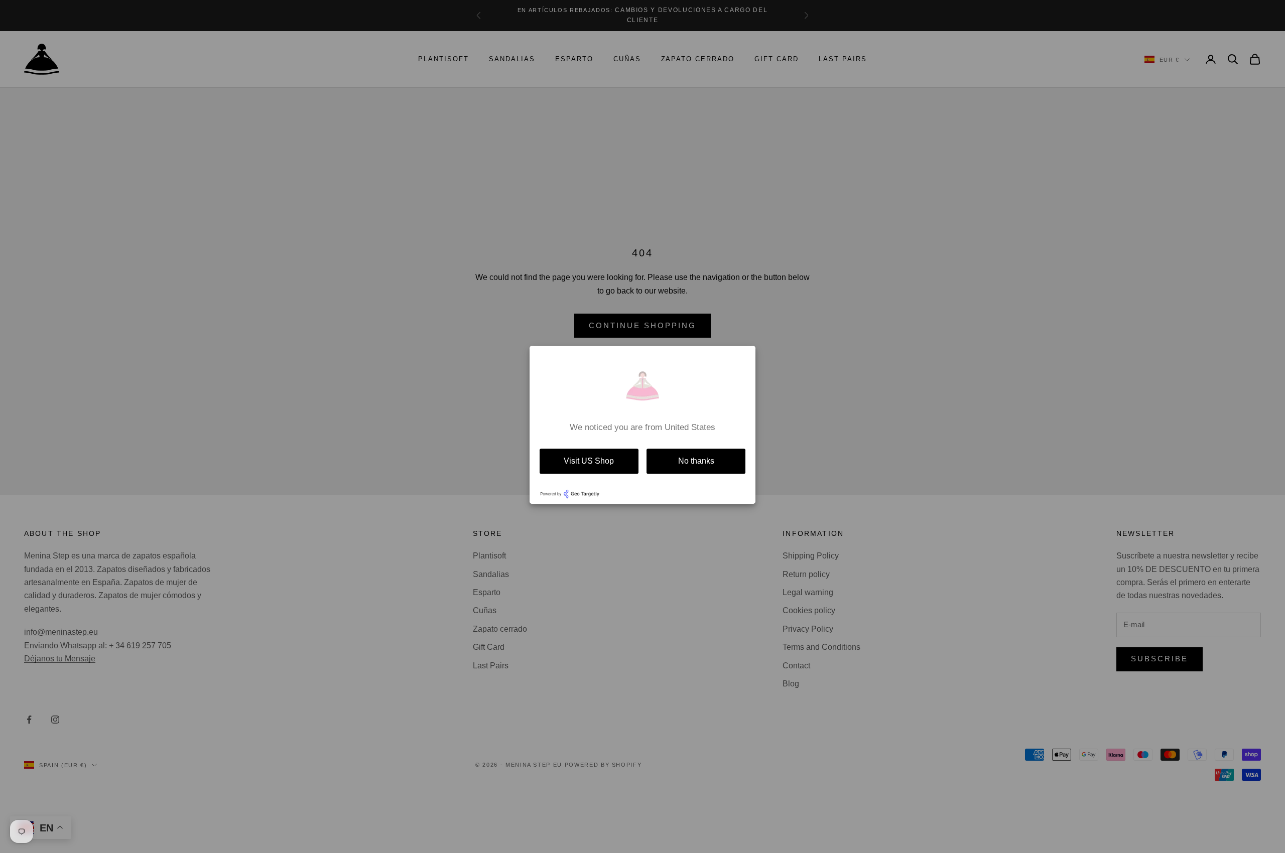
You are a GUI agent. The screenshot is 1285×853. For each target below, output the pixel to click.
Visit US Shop (589, 461)
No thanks (696, 461)
